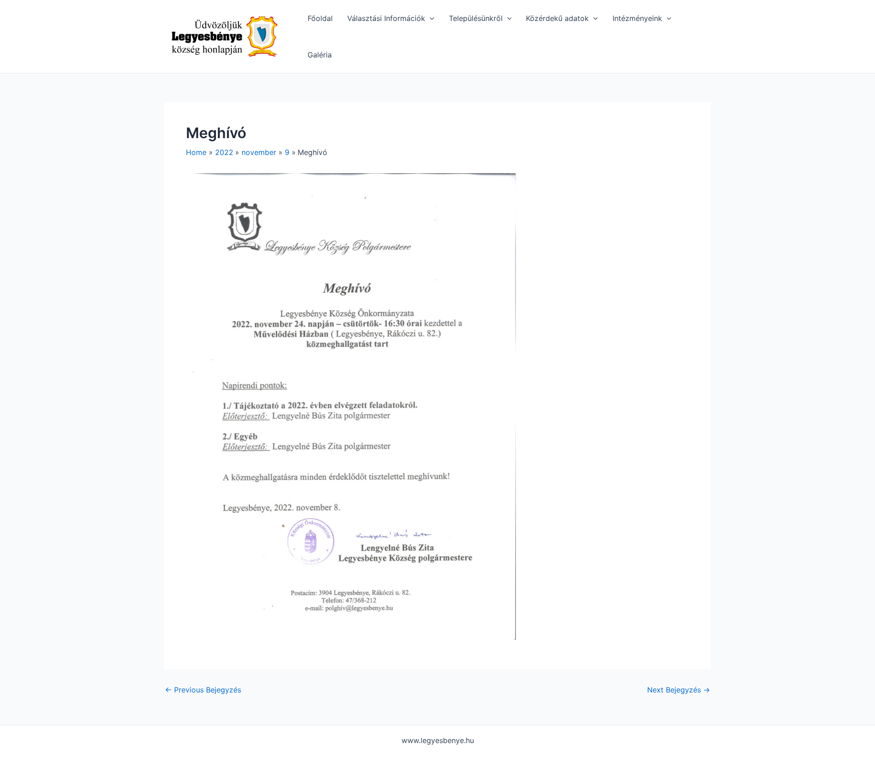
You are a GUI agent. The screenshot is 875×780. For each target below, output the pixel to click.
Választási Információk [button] (386, 18)
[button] (429, 18)
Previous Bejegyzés (203, 689)
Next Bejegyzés (678, 689)
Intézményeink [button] (637, 18)
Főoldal (320, 18)
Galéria (320, 54)
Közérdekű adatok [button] (557, 18)
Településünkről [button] (476, 18)
